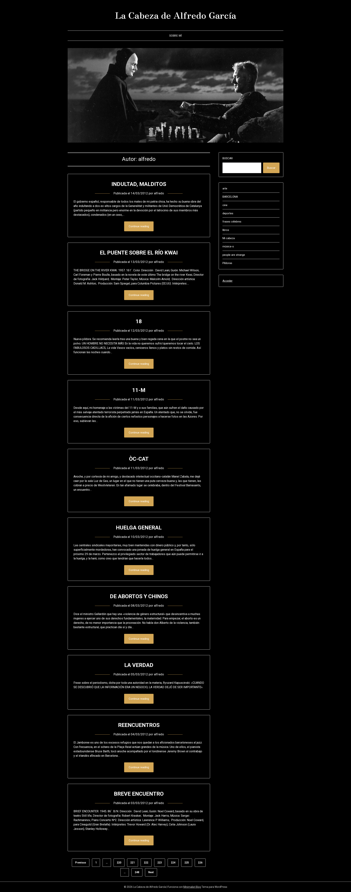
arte (224, 188)
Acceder (227, 280)
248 (137, 872)
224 (173, 862)
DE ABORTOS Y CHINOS (139, 596)
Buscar (227, 158)
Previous (80, 862)
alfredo (159, 193)
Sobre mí (175, 35)
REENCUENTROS (139, 725)
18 (139, 321)
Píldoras (227, 263)
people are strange (233, 255)
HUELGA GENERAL (139, 527)
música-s (228, 246)
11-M (138, 390)
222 (146, 862)
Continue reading (139, 226)
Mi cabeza (228, 238)
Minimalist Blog (192, 886)
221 (132, 862)
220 (119, 862)
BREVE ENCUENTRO (139, 794)
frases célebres (231, 221)
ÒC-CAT (139, 459)
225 (186, 862)
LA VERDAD (138, 665)
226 (200, 862)
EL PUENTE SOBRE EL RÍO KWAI (139, 252)
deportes (227, 213)
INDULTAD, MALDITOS (139, 184)
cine (224, 205)
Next (151, 872)
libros (225, 230)
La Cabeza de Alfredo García (175, 14)
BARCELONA (230, 196)
